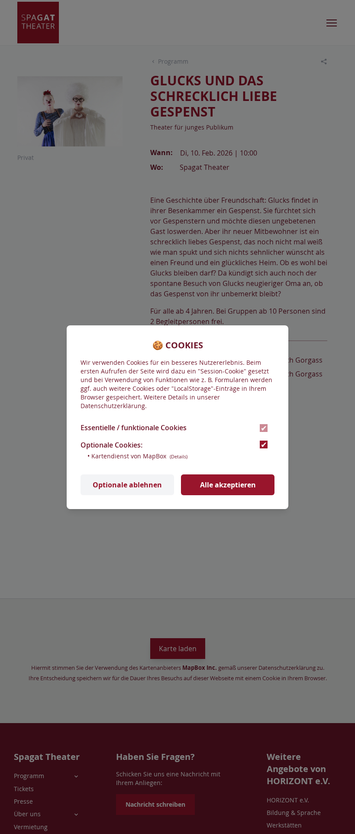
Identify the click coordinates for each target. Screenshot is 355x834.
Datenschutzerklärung (113, 406)
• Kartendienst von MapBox (137, 456)
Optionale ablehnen (127, 485)
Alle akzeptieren (228, 485)
